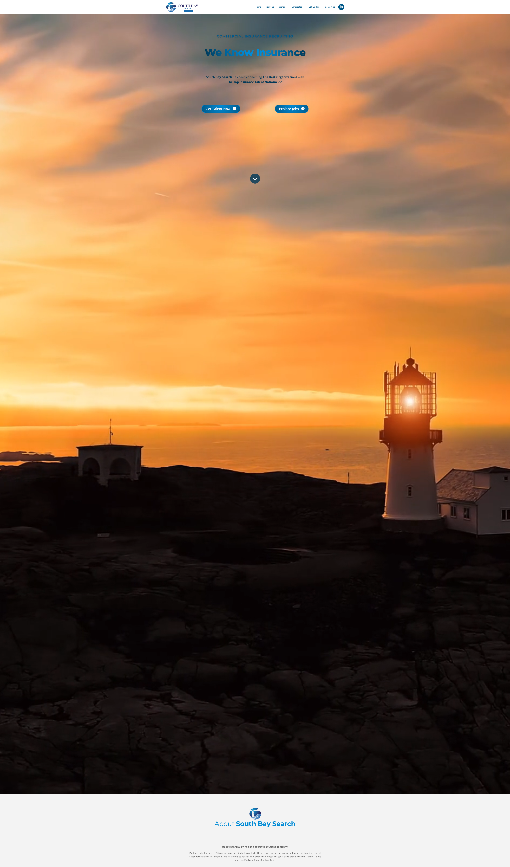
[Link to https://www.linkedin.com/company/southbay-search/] (341, 7)
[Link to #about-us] (255, 179)
